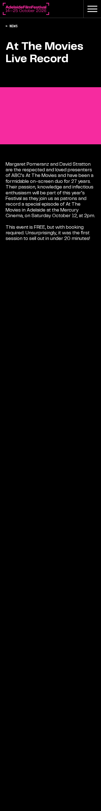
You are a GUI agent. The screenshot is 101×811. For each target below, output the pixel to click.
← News (11, 26)
